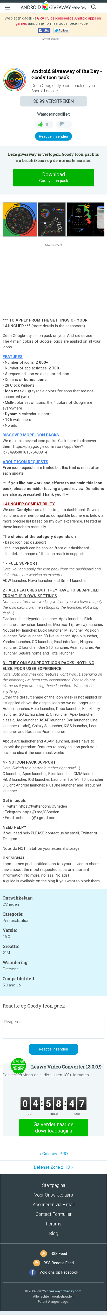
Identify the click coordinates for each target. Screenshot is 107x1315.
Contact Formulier (54, 1214)
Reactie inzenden (53, 136)
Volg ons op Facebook (58, 1272)
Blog (53, 1233)
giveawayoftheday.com (63, 1291)
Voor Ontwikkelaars (53, 1195)
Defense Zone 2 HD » (53, 1167)
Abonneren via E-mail (54, 1204)
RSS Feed (59, 1253)
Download (53, 177)
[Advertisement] (53, 54)
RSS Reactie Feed (59, 1263)
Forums (53, 1223)
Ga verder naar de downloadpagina (53, 1127)
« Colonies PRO (53, 1153)
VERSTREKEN (53, 101)
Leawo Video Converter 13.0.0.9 (66, 1067)
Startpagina (53, 1185)
